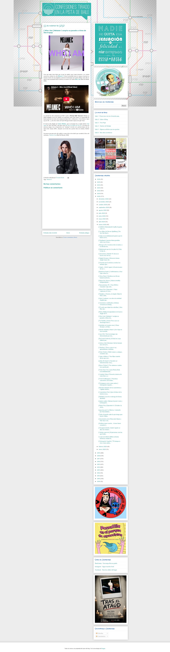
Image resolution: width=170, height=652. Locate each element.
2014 (98, 467)
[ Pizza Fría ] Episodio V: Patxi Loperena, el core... (107, 290)
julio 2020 (102, 213)
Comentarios (101, 636)
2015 (98, 464)
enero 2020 (102, 449)
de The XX (73, 125)
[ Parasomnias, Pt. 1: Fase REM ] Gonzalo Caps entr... (108, 285)
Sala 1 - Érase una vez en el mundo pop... (107, 116)
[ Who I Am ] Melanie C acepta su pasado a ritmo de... (108, 317)
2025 (98, 182)
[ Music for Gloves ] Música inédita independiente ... (109, 281)
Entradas (100, 633)
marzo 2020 (103, 224)
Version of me (52, 135)
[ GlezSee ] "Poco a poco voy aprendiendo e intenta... (107, 348)
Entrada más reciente (50, 233)
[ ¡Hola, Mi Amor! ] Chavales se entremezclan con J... (107, 361)
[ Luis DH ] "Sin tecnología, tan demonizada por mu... (107, 335)
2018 (98, 456)
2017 (98, 459)
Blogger (103, 648)
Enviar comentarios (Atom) (70, 237)
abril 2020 (102, 222)
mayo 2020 (102, 219)
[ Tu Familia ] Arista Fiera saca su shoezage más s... (108, 321)
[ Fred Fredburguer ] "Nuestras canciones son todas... (108, 379)
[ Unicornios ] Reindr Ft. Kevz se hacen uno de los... (108, 254)
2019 (98, 453)
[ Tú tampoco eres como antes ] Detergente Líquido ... (108, 384)
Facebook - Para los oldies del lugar (106, 570)
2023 (99, 188)
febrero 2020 (103, 446)
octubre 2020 (103, 204)
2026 (99, 179)
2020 (99, 196)
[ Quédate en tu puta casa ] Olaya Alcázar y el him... (108, 326)
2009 (99, 481)
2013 (98, 470)
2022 (99, 191)
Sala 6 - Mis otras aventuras (103, 132)
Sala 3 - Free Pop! (100, 123)
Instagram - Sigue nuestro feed (104, 566)
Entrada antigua (84, 233)
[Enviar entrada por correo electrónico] (68, 177)
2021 (98, 193)
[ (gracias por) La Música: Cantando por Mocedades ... (109, 411)
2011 (98, 476)
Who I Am (78, 79)
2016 (98, 461)
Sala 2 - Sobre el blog (101, 119)
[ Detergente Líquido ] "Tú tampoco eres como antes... (109, 442)
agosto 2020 (103, 210)
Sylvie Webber (62, 124)
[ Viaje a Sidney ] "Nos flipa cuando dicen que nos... (109, 357)
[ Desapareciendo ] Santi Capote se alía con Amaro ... (109, 428)
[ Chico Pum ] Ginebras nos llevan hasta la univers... (109, 277)
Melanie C (60, 76)
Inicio (68, 233)
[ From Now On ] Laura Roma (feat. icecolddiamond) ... (109, 370)
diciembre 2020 (104, 199)
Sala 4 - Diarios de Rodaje (103, 126)
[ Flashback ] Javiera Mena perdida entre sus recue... (109, 241)
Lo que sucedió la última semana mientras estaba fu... (108, 437)
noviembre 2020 (104, 202)
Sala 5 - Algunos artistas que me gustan (107, 129)
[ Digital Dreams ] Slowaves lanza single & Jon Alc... (108, 259)
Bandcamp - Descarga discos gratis (106, 563)
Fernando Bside (60, 177)
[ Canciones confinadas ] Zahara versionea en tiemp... (108, 303)
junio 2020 (102, 216)
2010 (98, 478)
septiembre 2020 (104, 207)
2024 (99, 185)
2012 (98, 473)
